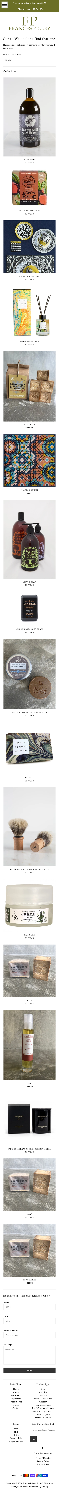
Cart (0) (39, 9)
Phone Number (10, 1330)
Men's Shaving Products (43, 1411)
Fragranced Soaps (43, 1405)
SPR (16, 1432)
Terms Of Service (43, 1458)
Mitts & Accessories (43, 1398)
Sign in (21, 9)
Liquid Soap (43, 1392)
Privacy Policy (43, 1464)
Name (6, 1302)
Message (7, 1344)
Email (5, 1316)
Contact (16, 1408)
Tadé (16, 1428)
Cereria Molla (16, 1438)
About (16, 1392)
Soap (43, 1389)
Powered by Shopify (39, 1486)
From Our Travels (43, 1417)
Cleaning (43, 1401)
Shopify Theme (43, 1483)
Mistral (16, 1435)
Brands (16, 1405)
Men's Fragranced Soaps (43, 1408)
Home (16, 1389)
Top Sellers (16, 1398)
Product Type (16, 1401)
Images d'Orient (16, 1441)
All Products (16, 1395)
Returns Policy (43, 1461)
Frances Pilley (29, 1483)
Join (28, 9)
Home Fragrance (43, 1414)
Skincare (43, 1395)
